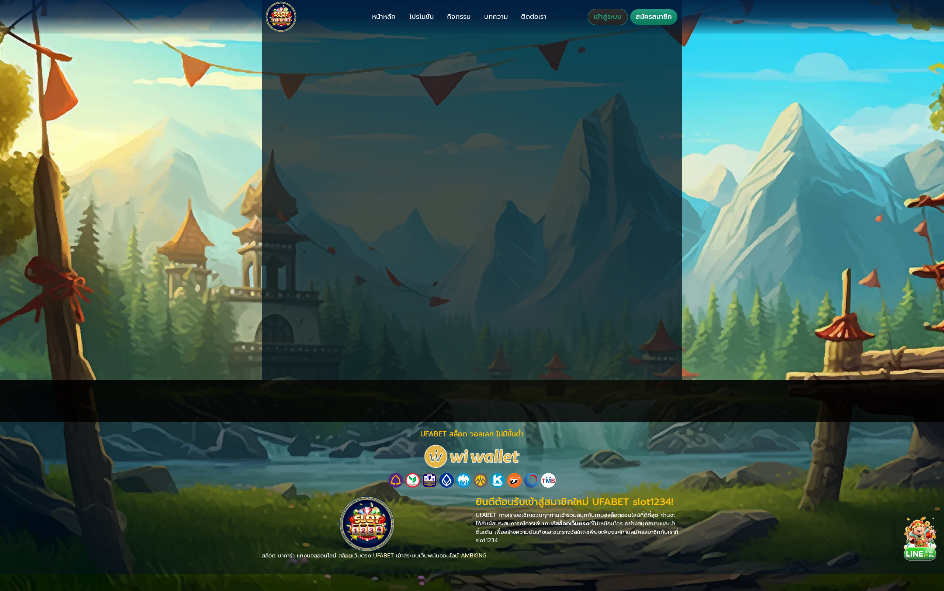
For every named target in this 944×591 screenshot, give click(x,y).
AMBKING (473, 555)
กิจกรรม (459, 16)
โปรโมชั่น (421, 16)
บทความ (496, 16)
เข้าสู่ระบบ (608, 16)
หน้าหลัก (384, 16)
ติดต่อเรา (533, 16)
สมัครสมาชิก (654, 16)
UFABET (383, 555)
